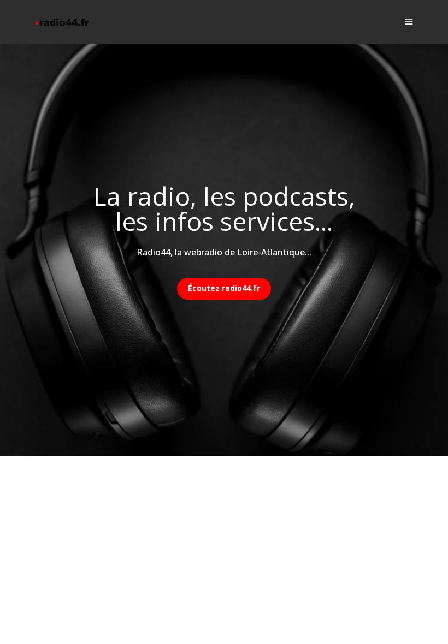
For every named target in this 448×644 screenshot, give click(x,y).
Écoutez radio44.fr (224, 288)
